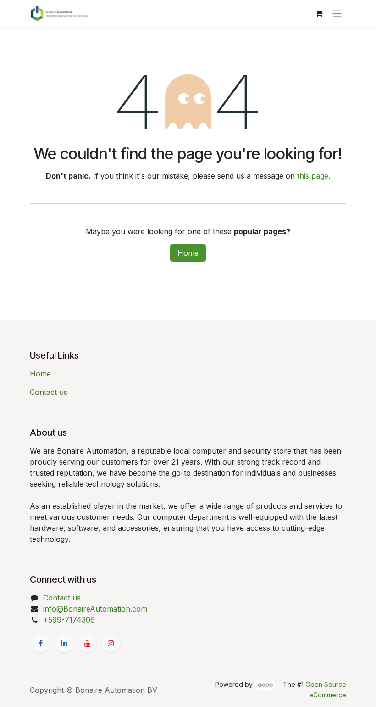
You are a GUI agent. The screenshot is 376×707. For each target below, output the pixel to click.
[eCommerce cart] (319, 13)
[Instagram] (111, 643)
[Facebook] (40, 643)
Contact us (48, 392)
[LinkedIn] (64, 643)
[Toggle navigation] (337, 13)
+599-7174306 (69, 619)
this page (312, 175)
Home (188, 253)
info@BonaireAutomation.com (95, 608)
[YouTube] (87, 643)
